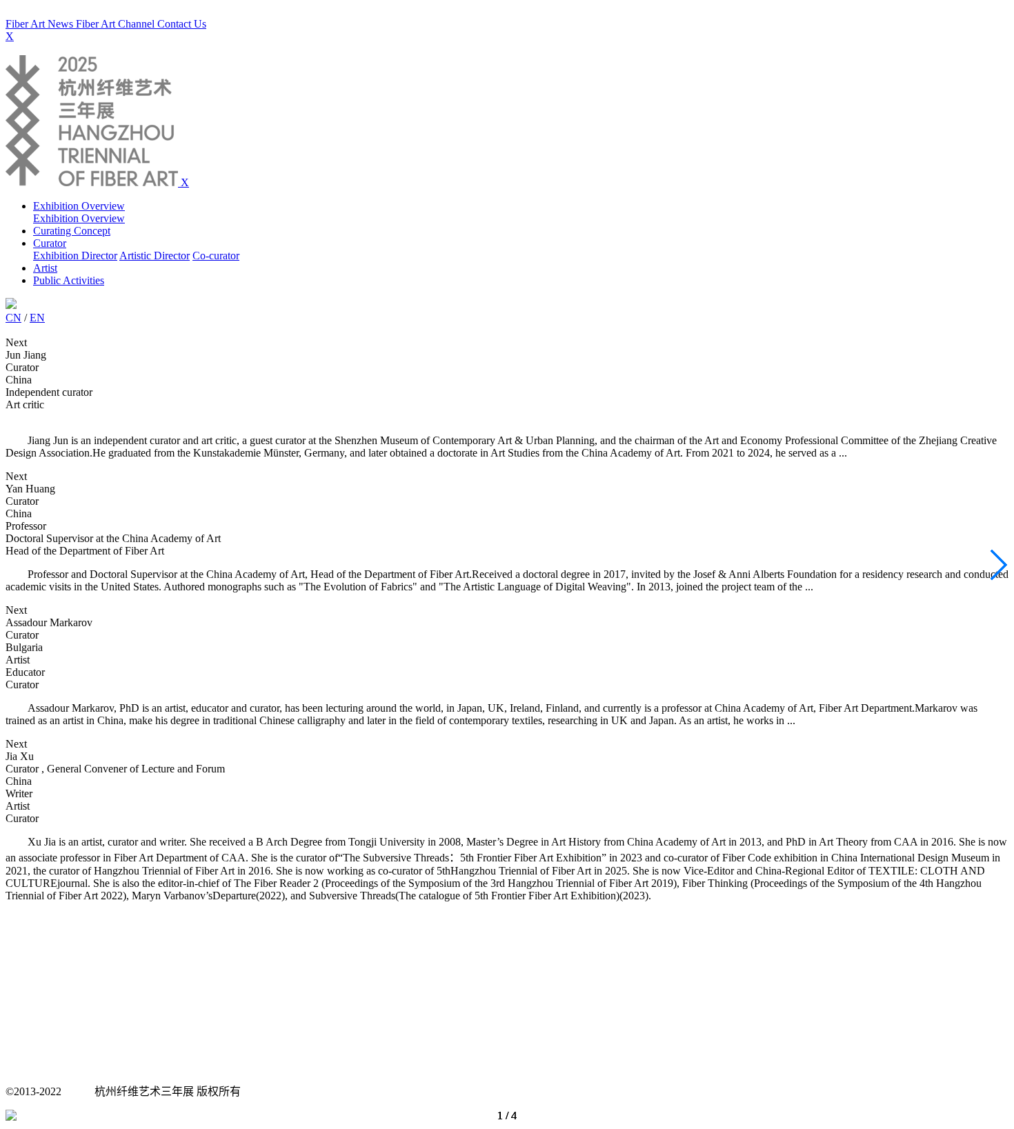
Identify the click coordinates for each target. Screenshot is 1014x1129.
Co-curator (215, 255)
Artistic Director (154, 255)
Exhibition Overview (79, 206)
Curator (49, 243)
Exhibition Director (75, 255)
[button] (997, 565)
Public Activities (68, 280)
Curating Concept (71, 231)
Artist (45, 268)
